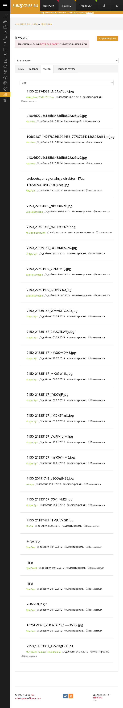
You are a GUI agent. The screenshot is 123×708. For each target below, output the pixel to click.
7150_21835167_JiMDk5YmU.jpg (50, 415)
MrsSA (29, 526)
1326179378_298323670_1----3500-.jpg (55, 625)
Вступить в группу (107, 38)
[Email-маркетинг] (5, 100)
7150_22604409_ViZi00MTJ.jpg (49, 269)
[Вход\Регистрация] (104, 5)
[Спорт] (5, 77)
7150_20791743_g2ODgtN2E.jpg (50, 478)
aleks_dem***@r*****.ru (40, 97)
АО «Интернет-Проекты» (28, 696)
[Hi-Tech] (5, 44)
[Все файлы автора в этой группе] (56, 96)
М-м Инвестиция (35, 232)
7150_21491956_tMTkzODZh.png (51, 227)
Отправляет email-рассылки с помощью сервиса (67, 12)
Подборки (85, 5)
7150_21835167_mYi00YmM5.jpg (51, 457)
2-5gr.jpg (33, 541)
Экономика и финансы (26, 24)
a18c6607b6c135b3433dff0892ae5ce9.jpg (57, 115)
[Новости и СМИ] (5, 60)
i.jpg (30, 562)
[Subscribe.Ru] (25, 5)
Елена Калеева (34, 211)
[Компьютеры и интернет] (5, 49)
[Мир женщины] (5, 38)
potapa (30, 484)
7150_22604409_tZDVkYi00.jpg (49, 290)
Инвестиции (46, 24)
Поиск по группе (66, 68)
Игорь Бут (32, 253)
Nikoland (97, 697)
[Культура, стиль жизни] (5, 55)
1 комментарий (73, 121)
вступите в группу (49, 43)
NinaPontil (31, 568)
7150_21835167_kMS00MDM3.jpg (51, 352)
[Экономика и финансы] (5, 94)
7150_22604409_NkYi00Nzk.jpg (49, 206)
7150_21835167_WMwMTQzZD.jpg (52, 310)
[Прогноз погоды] (5, 72)
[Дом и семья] (5, 32)
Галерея (33, 68)
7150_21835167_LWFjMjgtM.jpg (50, 436)
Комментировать (92, 96)
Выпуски (48, 5)
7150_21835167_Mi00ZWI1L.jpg (50, 373)
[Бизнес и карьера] (5, 27)
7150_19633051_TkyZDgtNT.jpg (50, 646)
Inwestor (22, 37)
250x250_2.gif (37, 604)
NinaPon (30, 121)
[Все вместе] (5, 16)
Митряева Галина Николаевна (43, 651)
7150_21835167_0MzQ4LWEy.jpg (51, 331)
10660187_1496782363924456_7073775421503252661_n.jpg (70, 136)
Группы (66, 5)
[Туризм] (5, 88)
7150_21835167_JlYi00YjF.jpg (47, 394)
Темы (21, 68)
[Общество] (5, 66)
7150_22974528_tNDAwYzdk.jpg (50, 91)
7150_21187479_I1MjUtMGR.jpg (50, 520)
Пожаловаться (30, 101)
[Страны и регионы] (5, 83)
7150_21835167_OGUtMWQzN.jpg (52, 248)
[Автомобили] (5, 21)
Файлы (47, 68)
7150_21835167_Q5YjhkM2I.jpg (49, 499)
